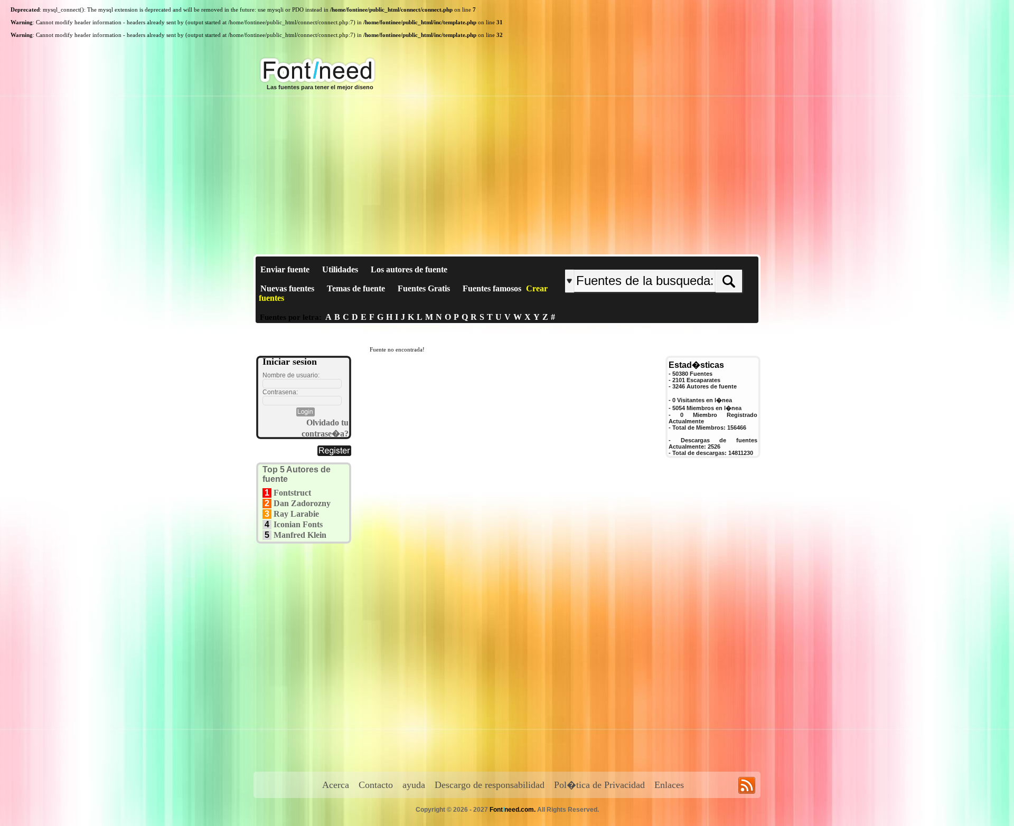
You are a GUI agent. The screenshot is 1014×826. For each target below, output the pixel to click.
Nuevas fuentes (287, 288)
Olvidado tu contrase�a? (325, 428)
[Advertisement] (506, 175)
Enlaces (669, 785)
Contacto (376, 785)
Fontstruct (292, 492)
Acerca (335, 785)
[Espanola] (688, 261)
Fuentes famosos (492, 288)
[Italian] (685, 261)
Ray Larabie (296, 513)
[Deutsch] (680, 261)
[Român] (682, 261)
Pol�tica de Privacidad (599, 785)
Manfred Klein (300, 534)
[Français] (677, 261)
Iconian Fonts (298, 524)
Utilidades (340, 269)
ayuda (413, 785)
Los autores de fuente (409, 269)
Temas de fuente (356, 288)
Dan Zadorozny (302, 503)
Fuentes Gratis (424, 288)
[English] (674, 261)
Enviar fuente (284, 269)
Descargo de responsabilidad (489, 785)
